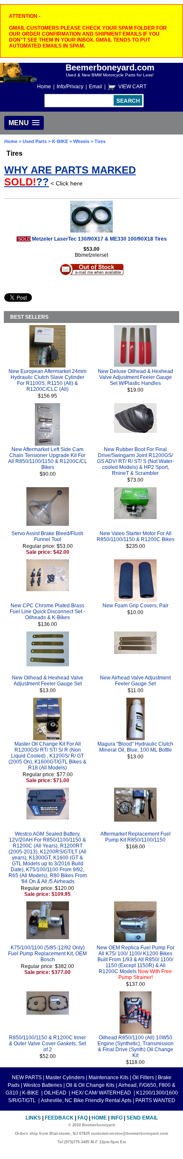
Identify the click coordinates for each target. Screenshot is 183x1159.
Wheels (81, 141)
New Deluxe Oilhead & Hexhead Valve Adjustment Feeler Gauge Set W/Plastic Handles (135, 377)
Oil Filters (143, 1077)
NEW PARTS (27, 1077)
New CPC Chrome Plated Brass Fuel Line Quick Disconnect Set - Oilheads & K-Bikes (47, 611)
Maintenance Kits (109, 1077)
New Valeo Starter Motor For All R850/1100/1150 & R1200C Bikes (135, 536)
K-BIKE (60, 141)
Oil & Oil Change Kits (90, 1085)
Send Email (142, 1118)
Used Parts (35, 141)
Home (44, 87)
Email (95, 87)
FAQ (82, 1118)
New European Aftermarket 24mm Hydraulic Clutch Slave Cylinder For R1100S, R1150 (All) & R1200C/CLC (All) (47, 380)
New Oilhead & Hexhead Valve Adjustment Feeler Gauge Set (47, 681)
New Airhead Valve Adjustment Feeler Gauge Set (135, 681)
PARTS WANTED (155, 1100)
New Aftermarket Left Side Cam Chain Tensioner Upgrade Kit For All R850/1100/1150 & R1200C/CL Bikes (47, 458)
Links (33, 1118)
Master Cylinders (65, 1077)
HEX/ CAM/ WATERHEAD (101, 1093)
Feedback (59, 1118)
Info (117, 1118)
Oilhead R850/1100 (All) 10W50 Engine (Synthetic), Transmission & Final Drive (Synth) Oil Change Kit (135, 1046)
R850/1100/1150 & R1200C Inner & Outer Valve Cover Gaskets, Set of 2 (47, 1043)
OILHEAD (56, 1093)
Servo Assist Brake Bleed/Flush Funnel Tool (47, 536)
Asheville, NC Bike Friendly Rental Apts (86, 1100)
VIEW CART (132, 87)
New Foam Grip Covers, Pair (136, 606)
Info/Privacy (70, 87)
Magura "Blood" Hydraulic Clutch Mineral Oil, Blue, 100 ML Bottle (135, 747)
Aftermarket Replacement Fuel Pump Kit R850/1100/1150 (135, 837)
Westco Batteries (42, 1085)
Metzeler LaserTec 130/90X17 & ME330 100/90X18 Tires (99, 239)
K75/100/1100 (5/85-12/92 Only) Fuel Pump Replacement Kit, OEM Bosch (47, 954)
